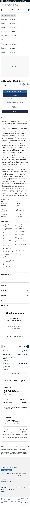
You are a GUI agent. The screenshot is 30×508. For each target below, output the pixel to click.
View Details (15, 373)
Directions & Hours (12, 488)
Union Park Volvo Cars (2, 500)
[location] (27, 1)
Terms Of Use (9, 500)
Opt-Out (19, 500)
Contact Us (7, 470)
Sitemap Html (12, 500)
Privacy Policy (5, 500)
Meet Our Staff (3, 489)
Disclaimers (25, 488)
